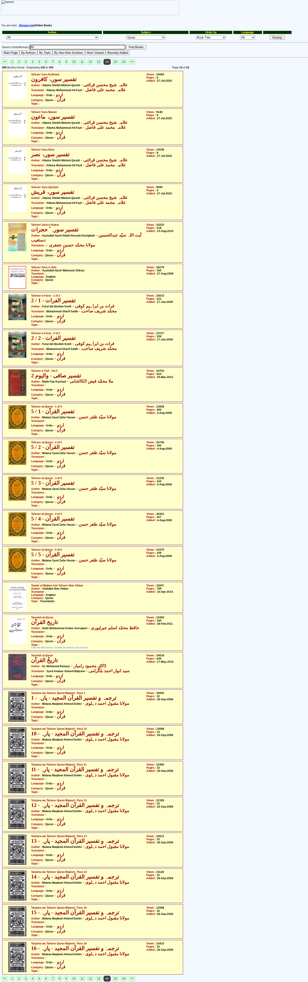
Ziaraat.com (26, 25)
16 (123, 61)
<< (4, 61)
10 (74, 61)
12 (90, 61)
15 (115, 61)
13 (98, 61)
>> (132, 61)
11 (82, 61)
